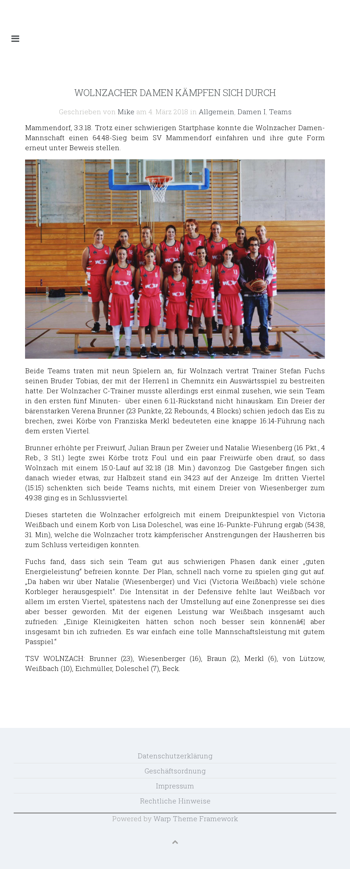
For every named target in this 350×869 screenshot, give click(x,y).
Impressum (175, 785)
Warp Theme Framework (196, 818)
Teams (280, 111)
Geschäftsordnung (175, 770)
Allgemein (216, 111)
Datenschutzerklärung (175, 755)
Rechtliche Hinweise (175, 800)
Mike (126, 111)
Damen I (251, 111)
